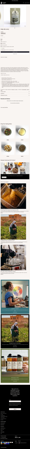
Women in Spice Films (3, 413)
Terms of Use (2, 431)
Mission (2, 212)
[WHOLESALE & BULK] (15, 363)
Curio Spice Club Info (3, 418)
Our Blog (2, 414)
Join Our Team (2, 417)
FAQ (1, 433)
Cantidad (2, 35)
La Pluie (16, 89)
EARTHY (22, 156)
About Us (2, 274)
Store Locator (2, 429)
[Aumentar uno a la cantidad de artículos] (4, 37)
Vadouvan (13, 89)
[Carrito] (27, 3)
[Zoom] (25, 26)
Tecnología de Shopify (3, 447)
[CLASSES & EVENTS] (15, 294)
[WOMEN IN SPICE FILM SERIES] (15, 328)
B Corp (2, 243)
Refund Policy (2, 432)
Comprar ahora (15, 53)
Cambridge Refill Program (4, 416)
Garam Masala (24, 89)
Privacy (1, 430)
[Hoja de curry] (15, 61)
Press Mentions (3, 415)
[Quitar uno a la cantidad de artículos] (1, 37)
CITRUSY (8, 156)
